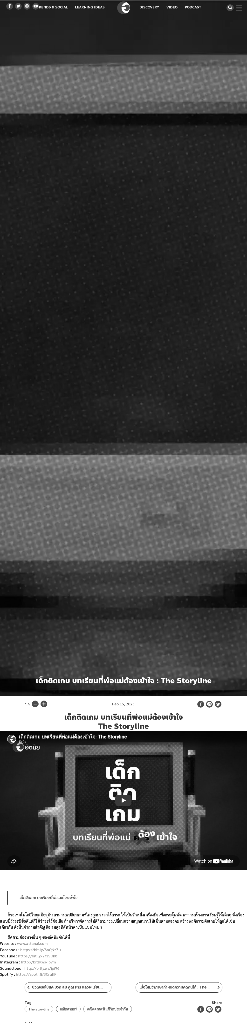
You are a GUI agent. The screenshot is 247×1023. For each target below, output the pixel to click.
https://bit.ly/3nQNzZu (40, 949)
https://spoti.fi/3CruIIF (36, 974)
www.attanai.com (32, 943)
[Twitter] (218, 704)
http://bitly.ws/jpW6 (41, 968)
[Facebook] (200, 704)
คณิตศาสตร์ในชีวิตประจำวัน (107, 1009)
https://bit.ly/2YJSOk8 (37, 955)
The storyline (38, 1009)
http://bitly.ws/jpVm (38, 961)
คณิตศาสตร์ (68, 1009)
